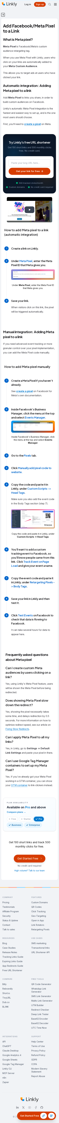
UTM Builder (37, 1005)
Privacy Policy (38, 1050)
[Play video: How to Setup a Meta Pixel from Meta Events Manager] (29, 209)
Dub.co (6, 1002)
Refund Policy (38, 1055)
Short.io (6, 993)
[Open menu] (55, 4)
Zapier (5, 1082)
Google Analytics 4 (11, 1055)
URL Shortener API (40, 952)
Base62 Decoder (39, 1023)
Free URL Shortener (12, 970)
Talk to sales (8, 929)
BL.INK (5, 1006)
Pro (40, 819)
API (4, 1041)
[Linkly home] (9, 4)
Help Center (37, 1041)
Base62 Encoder (39, 1018)
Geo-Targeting (38, 916)
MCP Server (8, 1073)
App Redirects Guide (12, 966)
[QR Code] (51, 1116)
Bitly (4, 984)
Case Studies (9, 948)
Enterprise (34, 825)
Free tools (37, 979)
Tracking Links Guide (12, 957)
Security (6, 916)
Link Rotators (37, 925)
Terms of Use (38, 1046)
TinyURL (6, 997)
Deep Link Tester (40, 1014)
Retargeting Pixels (40, 929)
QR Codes (36, 907)
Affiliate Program (10, 911)
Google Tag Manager (13, 1064)
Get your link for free (28, 171)
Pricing (5, 902)
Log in (28, 4)
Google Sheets (9, 1059)
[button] (33, 279)
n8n (4, 1077)
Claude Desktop (10, 1050)
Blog (4, 943)
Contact (6, 925)
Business (16, 825)
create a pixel (32, 124)
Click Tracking (38, 911)
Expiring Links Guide (12, 961)
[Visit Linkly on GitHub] (41, 1107)
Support (36, 1036)
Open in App (37, 920)
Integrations (9, 1036)
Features (36, 897)
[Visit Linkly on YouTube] (29, 1107)
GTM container (19, 785)
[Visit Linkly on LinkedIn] (17, 1107)
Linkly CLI (7, 1068)
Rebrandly (7, 988)
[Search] (49, 4)
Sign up (40, 4)
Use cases (36, 938)
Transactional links (40, 948)
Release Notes (9, 952)
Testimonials (8, 907)
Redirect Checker (40, 1009)
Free (13, 819)
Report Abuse (38, 1076)
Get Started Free (27, 858)
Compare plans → (16, 812)
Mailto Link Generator (41, 1000)
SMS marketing (38, 943)
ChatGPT (6, 1046)
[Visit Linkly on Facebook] (36, 1107)
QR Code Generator (41, 984)
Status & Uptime (10, 920)
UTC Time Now (39, 1027)
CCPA (34, 1064)
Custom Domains (39, 902)
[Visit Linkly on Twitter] (23, 1107)
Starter (27, 819)
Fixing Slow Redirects (17, 728)
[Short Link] (43, 1116)
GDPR (34, 1059)
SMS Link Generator (41, 996)
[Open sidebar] (2, 14)
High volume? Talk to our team (29, 870)
